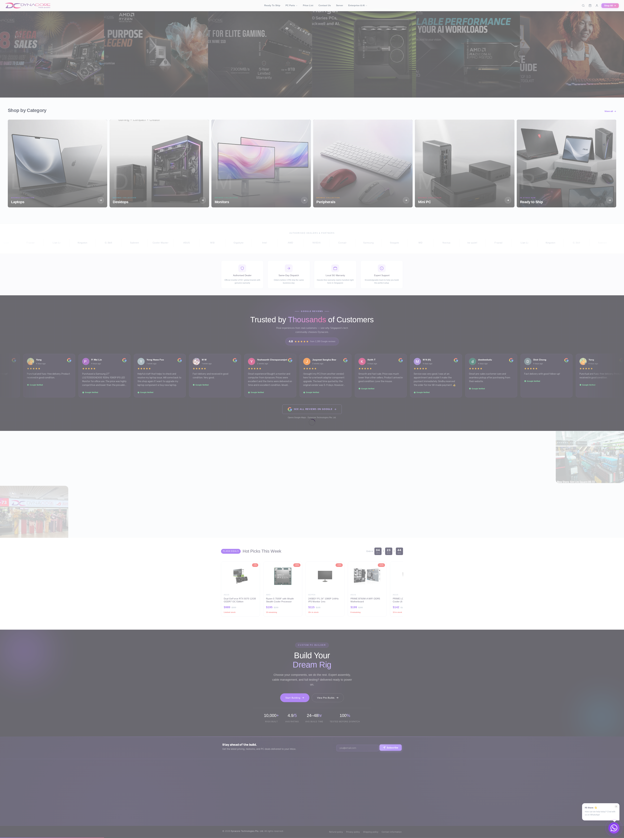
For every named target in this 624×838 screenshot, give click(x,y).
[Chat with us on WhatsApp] (613, 827)
